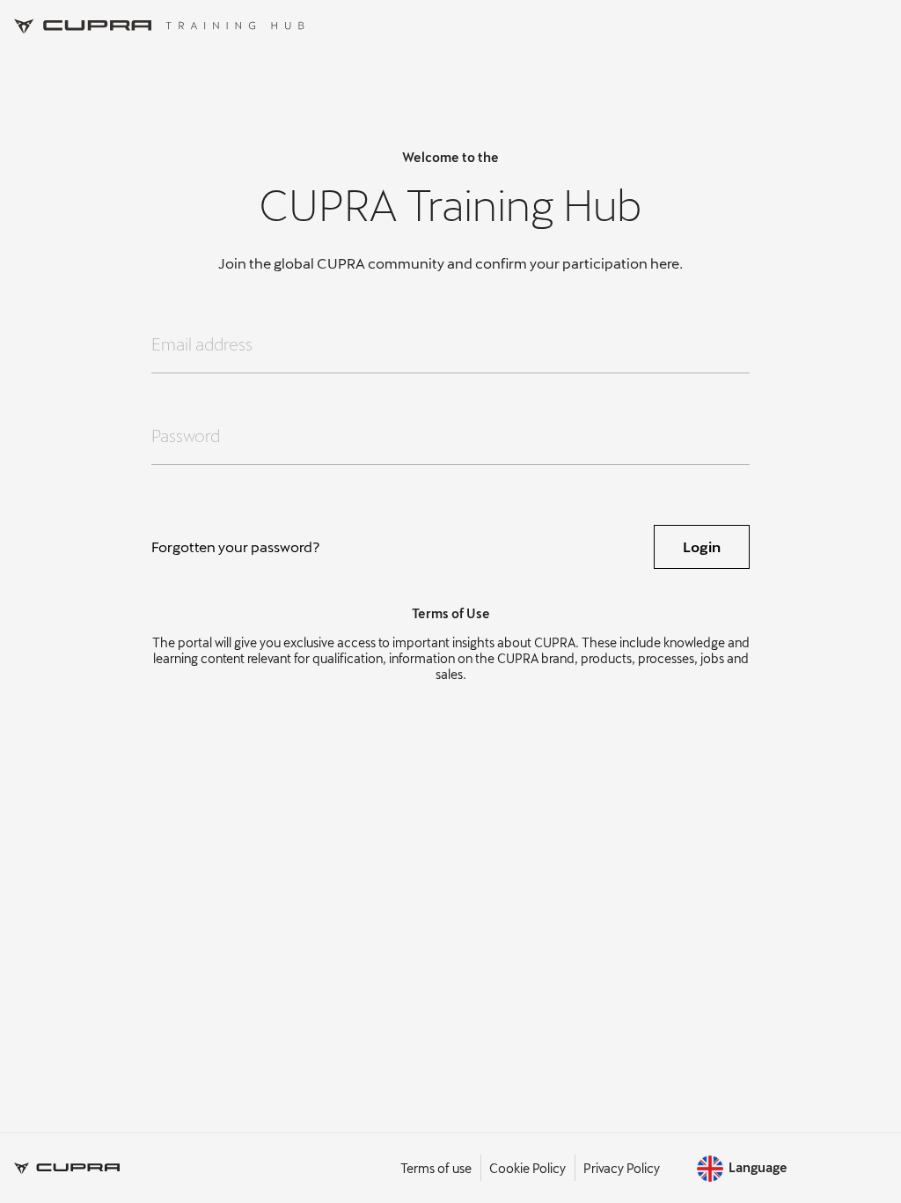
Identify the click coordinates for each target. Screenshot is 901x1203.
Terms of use (436, 1168)
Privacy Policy (621, 1168)
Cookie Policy (527, 1168)
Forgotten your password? (235, 546)
